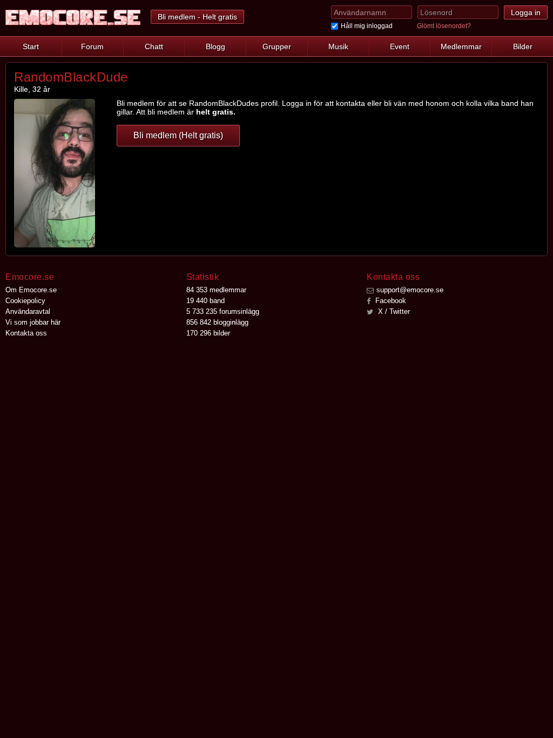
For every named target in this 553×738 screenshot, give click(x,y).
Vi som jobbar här (32, 322)
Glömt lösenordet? (444, 26)
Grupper (276, 46)
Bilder (522, 46)
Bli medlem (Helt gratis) (178, 135)
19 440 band (205, 301)
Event (399, 46)
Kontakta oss (26, 333)
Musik (338, 46)
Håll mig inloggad (367, 26)
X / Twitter (393, 311)
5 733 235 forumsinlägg (222, 311)
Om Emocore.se (31, 290)
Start (31, 46)
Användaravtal (27, 311)
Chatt (154, 46)
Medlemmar (461, 46)
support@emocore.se (409, 290)
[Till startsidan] (72, 17)
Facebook (389, 301)
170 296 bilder (208, 333)
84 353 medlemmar (216, 290)
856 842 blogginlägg (217, 322)
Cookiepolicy (25, 301)
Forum (92, 46)
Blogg (215, 46)
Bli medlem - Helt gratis (197, 16)
